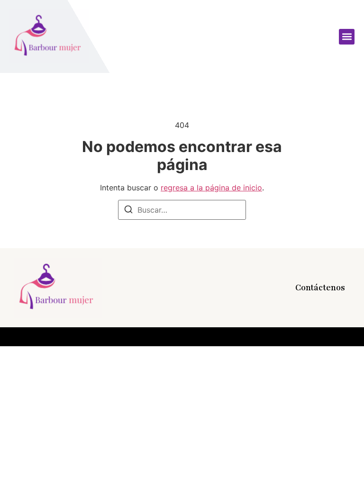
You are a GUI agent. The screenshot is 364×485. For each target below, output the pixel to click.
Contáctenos (320, 287)
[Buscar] (128, 211)
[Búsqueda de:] (182, 210)
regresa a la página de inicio (211, 187)
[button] (347, 37)
